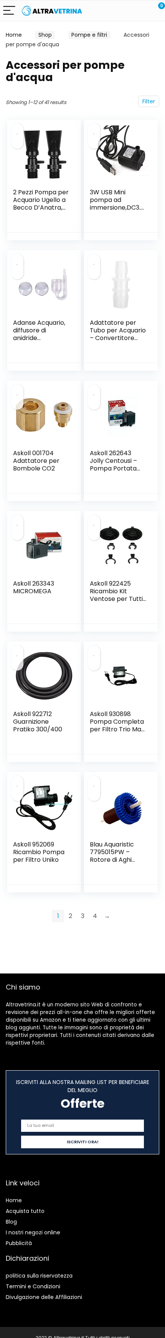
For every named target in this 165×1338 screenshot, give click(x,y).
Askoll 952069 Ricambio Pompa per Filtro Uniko (38, 852)
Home (14, 35)
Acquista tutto (25, 1211)
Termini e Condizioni (33, 1286)
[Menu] (9, 11)
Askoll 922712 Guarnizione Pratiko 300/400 (37, 722)
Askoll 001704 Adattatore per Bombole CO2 (36, 461)
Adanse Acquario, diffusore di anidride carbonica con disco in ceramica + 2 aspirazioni (39, 341)
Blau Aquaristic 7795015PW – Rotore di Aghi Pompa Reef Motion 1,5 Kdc (112, 859)
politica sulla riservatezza (39, 1275)
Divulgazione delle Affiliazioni (44, 1297)
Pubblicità (19, 1243)
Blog (11, 1222)
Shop (45, 35)
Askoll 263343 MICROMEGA (33, 587)
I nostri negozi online (33, 1232)
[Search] (125, 11)
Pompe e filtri (89, 35)
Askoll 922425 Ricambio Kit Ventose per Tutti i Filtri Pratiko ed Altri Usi (117, 599)
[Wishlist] (141, 10)
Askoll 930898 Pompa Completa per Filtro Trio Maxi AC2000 (117, 725)
